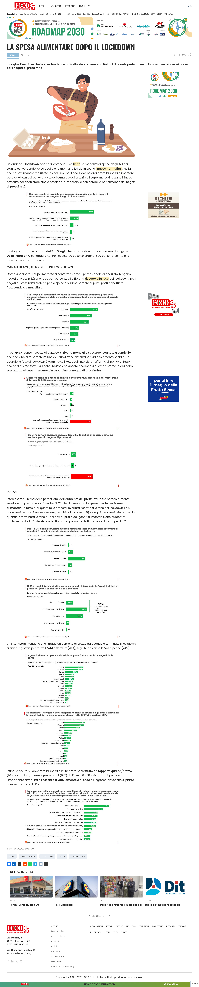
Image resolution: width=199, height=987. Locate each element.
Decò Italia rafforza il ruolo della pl (121, 905)
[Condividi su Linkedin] (14, 864)
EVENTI (109, 926)
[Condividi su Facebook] (9, 864)
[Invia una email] (40, 864)
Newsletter (56, 961)
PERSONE (70, 6)
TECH (82, 6)
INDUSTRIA (55, 6)
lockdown (47, 856)
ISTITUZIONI (144, 926)
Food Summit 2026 (72, 14)
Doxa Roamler (28, 856)
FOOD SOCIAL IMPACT (120, 14)
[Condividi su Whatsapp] (30, 864)
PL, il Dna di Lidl (64, 905)
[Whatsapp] (21, 961)
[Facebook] (8, 961)
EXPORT (119, 926)
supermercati (78, 856)
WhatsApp (169, 14)
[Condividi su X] (19, 864)
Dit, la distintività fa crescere (162, 905)
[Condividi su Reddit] (25, 864)
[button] (9, 6)
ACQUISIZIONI (96, 926)
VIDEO (124, 932)
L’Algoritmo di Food (100, 14)
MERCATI (170, 926)
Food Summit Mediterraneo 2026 (33, 14)
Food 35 (86, 14)
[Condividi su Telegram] (35, 864)
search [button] (89, 6)
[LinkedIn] (12, 961)
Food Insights (57, 931)
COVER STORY (156, 14)
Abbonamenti (58, 956)
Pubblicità (56, 951)
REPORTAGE (95, 932)
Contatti (55, 941)
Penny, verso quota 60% (24, 905)
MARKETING (157, 926)
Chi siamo (56, 946)
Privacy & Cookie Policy (62, 966)
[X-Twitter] (17, 961)
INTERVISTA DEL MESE (140, 14)
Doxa (11, 856)
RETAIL (42, 6)
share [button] (190, 55)
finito (76, 164)
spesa (62, 856)
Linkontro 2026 (56, 14)
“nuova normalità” (109, 169)
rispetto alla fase (97, 279)
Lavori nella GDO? (60, 936)
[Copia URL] (46, 864)
